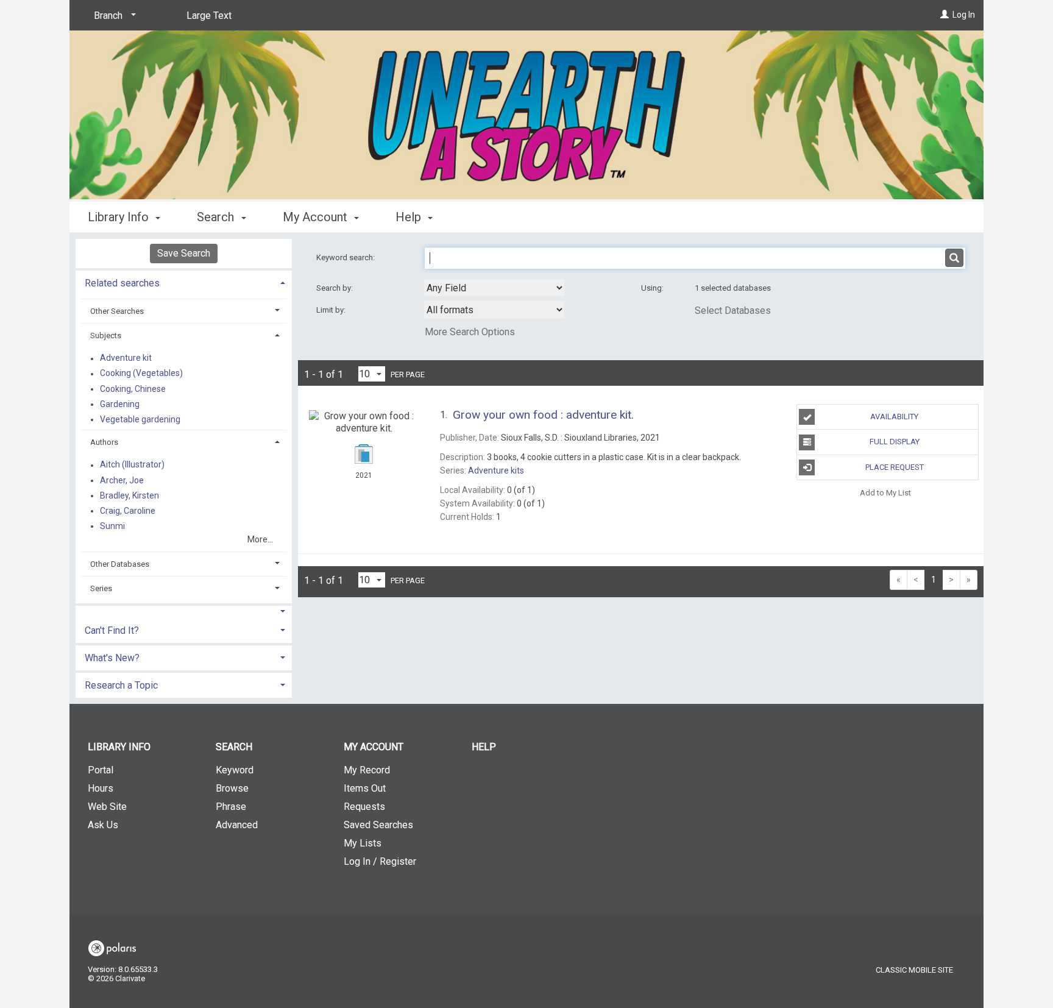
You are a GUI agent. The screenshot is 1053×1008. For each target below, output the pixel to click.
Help (484, 747)
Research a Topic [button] (121, 685)
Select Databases (733, 310)
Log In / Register (380, 861)
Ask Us (103, 825)
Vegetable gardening (140, 419)
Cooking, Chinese (133, 389)
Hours (100, 788)
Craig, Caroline (127, 511)
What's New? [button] (112, 658)
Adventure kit (126, 358)
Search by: (335, 288)
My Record (367, 770)
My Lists (362, 843)
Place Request (894, 467)
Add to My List (885, 492)
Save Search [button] (183, 253)
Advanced (237, 825)
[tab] (184, 282)
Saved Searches (378, 825)
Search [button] (217, 217)
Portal (100, 770)
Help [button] (409, 217)
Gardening (120, 404)
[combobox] (494, 287)
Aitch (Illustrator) (132, 465)
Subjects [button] (105, 335)
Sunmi (112, 526)
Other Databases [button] (119, 564)
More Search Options (470, 332)
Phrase (231, 806)
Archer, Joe (122, 480)
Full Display (895, 441)
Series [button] (101, 588)
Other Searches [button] (117, 311)
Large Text (209, 15)
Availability (894, 416)
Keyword (235, 770)
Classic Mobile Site (914, 969)
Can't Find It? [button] (112, 630)
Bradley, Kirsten (129, 495)
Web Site (107, 806)
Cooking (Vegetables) (141, 373)
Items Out (365, 788)
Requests (364, 806)
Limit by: (331, 309)
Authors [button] (104, 442)
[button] (184, 612)
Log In (963, 15)
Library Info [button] (120, 217)
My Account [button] (316, 217)
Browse (232, 788)
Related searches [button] (122, 283)
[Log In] (944, 15)
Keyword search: (346, 257)
